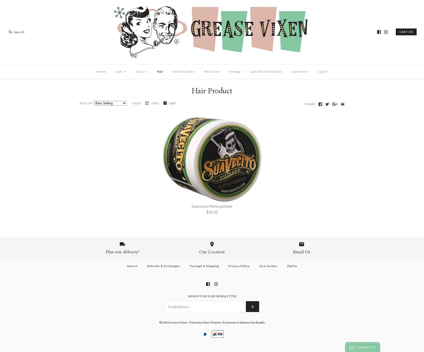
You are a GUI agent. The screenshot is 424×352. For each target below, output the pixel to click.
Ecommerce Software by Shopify (244, 322)
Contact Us (300, 71)
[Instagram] (386, 32)
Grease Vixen (178, 322)
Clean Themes (211, 322)
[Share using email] (342, 104)
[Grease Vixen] (212, 8)
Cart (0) (406, 32)
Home (101, 71)
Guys (141, 71)
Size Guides (268, 266)
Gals (121, 71)
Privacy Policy (239, 266)
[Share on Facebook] (320, 104)
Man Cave (211, 71)
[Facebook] (379, 32)
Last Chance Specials (266, 71)
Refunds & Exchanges (163, 266)
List (173, 103)
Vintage (235, 71)
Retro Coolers (184, 71)
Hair (160, 71)
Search (132, 266)
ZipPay (292, 266)
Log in (322, 71)
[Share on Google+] (335, 104)
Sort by (86, 103)
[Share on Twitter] (327, 104)
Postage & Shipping (204, 266)
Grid (155, 103)
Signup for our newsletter (212, 296)
